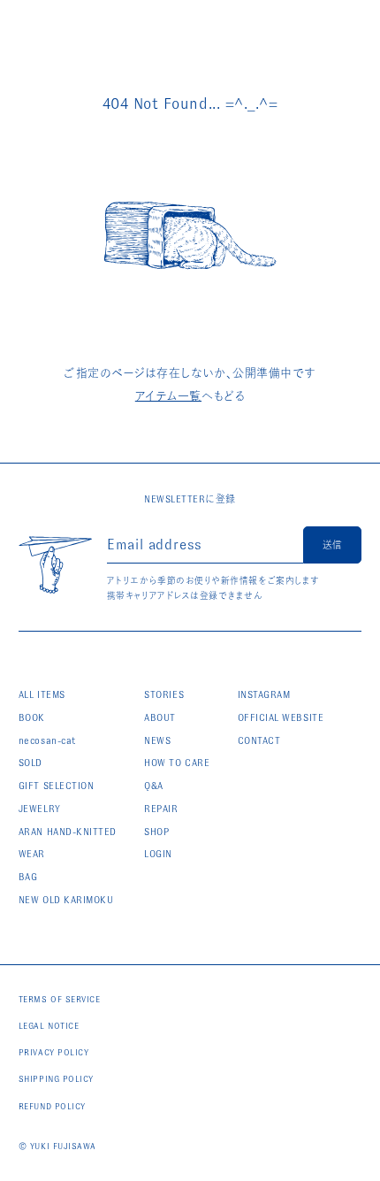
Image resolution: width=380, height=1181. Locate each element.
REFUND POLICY (52, 1106)
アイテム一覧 (168, 396)
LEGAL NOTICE (49, 1026)
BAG (28, 876)
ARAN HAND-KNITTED (68, 831)
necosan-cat (47, 740)
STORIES (164, 694)
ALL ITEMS (42, 694)
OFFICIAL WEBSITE (281, 717)
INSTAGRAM (264, 694)
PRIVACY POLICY (54, 1052)
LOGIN (158, 853)
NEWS (157, 740)
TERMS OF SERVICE (60, 999)
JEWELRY (40, 808)
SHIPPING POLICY (56, 1079)
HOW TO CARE (176, 762)
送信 (332, 545)
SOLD (30, 762)
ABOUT (160, 717)
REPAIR (161, 808)
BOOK (32, 717)
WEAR (32, 853)
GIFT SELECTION (57, 785)
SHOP (156, 831)
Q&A (153, 785)
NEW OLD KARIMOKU (66, 899)
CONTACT (259, 740)
